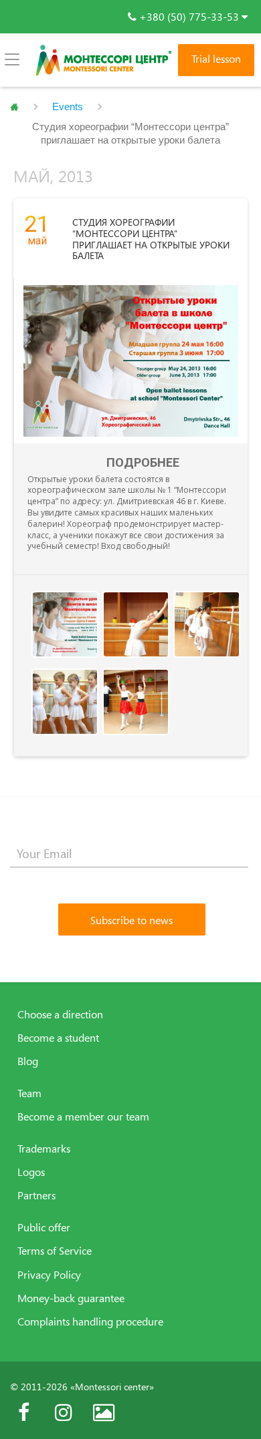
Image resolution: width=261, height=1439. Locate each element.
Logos (31, 1172)
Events (67, 106)
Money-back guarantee (70, 1298)
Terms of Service (54, 1250)
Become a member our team (83, 1116)
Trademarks (43, 1148)
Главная (14, 106)
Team (29, 1093)
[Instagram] (63, 1412)
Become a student (58, 1037)
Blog (27, 1061)
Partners (36, 1195)
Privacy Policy (49, 1274)
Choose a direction (60, 1014)
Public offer (43, 1227)
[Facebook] (23, 1412)
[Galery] (103, 1412)
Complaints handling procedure (90, 1321)
